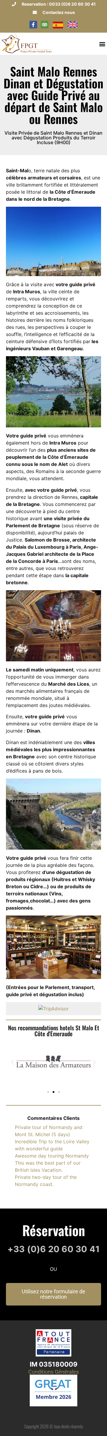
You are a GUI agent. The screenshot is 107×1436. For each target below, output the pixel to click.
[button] (102, 44)
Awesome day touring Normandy (52, 1156)
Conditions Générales (53, 1372)
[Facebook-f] (33, 24)
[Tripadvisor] (44, 24)
